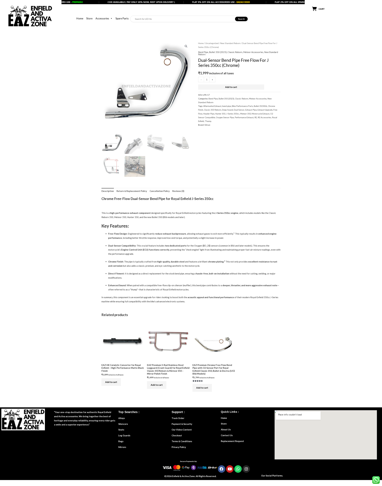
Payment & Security (182, 424)
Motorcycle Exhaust (260, 114)
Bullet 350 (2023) (218, 52)
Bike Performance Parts (242, 106)
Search (241, 19)
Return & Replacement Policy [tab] (132, 191)
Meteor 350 (245, 114)
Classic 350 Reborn (212, 110)
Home (79, 18)
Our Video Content (182, 429)
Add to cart (231, 87)
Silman (207, 125)
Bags (120, 441)
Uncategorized (212, 43)
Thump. (208, 121)
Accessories (102, 18)
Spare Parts (122, 18)
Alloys (121, 418)
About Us (226, 429)
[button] (186, 46)
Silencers (123, 424)
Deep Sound (227, 110)
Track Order (178, 418)
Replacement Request (232, 441)
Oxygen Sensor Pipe (225, 117)
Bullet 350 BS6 (260, 106)
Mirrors (122, 447)
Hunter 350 (220, 114)
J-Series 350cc (232, 114)
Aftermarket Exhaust (212, 106)
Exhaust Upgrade (265, 110)
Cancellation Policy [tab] (160, 191)
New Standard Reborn (230, 43)
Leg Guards (124, 435)
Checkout (177, 435)
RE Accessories (264, 117)
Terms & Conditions (182, 441)
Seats (121, 429)
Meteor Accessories (253, 52)
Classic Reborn (235, 52)
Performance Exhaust (244, 117)
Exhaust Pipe (251, 110)
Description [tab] (107, 191)
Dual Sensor (239, 110)
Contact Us (227, 435)
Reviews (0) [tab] (178, 191)
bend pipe (226, 106)
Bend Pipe (203, 52)
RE (255, 117)
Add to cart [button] (111, 382)
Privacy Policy (179, 447)
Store (89, 18)
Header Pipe (208, 114)
